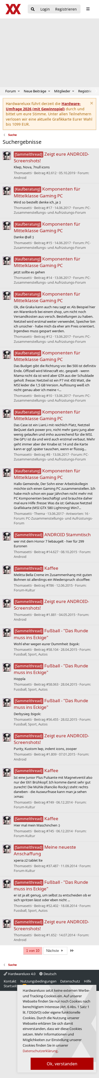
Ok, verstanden (62, 1064)
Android (20, 177)
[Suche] (33, 9)
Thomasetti (23, 172)
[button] (19, 91)
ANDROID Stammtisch (53, 534)
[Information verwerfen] (91, 104)
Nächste (53, 951)
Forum (10, 91)
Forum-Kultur (24, 590)
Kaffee (36, 568)
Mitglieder (62, 91)
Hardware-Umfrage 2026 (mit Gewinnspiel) (43, 106)
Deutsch (49, 973)
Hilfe (87, 981)
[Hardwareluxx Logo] (13, 9)
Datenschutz (70, 981)
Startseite (11, 986)
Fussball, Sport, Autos (31, 654)
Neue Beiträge (35, 91)
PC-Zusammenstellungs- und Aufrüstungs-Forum (52, 210)
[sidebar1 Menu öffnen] (87, 8)
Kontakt (10, 981)
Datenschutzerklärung (40, 1050)
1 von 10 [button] (32, 951)
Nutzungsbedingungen (38, 981)
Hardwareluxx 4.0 (21, 973)
